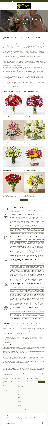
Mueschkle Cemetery (27, 254)
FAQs (19, 381)
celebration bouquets (35, 77)
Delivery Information (20, 391)
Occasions (5, 385)
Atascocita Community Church (37, 290)
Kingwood (32, 210)
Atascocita (12, 210)
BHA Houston (27, 271)
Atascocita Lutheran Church (16, 291)
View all (24, 199)
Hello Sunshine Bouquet (29, 196)
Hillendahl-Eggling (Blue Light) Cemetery (25, 250)
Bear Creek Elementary (30, 276)
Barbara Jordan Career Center (37, 272)
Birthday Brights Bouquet (30, 170)
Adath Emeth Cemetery (15, 239)
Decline (36, 423)
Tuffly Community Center (23, 318)
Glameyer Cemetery (22, 248)
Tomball (18, 211)
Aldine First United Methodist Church (18, 289)
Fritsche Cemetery (14, 247)
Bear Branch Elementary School (37, 275)
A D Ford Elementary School (16, 263)
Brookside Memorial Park (23, 242)
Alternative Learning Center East (20, 267)
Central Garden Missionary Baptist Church (34, 300)
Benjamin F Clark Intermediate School (35, 278)
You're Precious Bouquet (8, 117)
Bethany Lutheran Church (22, 296)
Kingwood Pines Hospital (15, 229)
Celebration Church (18, 300)
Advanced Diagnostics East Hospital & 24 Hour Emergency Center (24, 217)
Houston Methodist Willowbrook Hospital (34, 225)
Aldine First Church (39, 287)
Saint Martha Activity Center (28, 316)
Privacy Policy (40, 420)
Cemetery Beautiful (21, 243)
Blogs (12, 383)
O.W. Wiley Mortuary (37, 254)
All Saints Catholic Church (33, 289)
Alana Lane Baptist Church (27, 287)
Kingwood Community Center (22, 314)
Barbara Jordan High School (16, 274)
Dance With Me (28, 311)
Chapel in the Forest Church (25, 303)
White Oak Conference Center (36, 318)
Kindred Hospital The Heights (37, 228)
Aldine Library (23, 265)
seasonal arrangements (17, 77)
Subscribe (41, 381)
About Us (5, 390)
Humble (21, 210)
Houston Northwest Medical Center (17, 226)
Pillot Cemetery (30, 255)
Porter (39, 210)
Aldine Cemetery (37, 239)
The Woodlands (13, 211)
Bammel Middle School (36, 271)
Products (5, 388)
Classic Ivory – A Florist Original (31, 144)
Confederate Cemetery (32, 243)
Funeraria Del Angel (29, 247)
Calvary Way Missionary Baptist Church (30, 298)
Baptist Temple (37, 292)
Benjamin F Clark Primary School (17, 279)
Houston (17, 210)
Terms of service (20, 405)
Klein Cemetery (27, 252)
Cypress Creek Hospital (34, 218)
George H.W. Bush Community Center (30, 313)
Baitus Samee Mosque (27, 292)
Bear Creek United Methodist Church (26, 294)
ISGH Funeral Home (19, 252)
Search (12, 381)
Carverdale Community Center (17, 311)
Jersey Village (26, 210)
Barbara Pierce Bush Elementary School (32, 274)
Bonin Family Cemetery (33, 241)
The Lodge (15, 318)
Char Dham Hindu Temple (38, 303)
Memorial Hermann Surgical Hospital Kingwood (29, 233)
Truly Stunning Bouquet (29, 117)
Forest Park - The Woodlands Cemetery (35, 246)
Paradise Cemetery (21, 255)
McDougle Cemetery (36, 252)
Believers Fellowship (39, 294)
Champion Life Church (33, 302)
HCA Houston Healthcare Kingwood (29, 222)
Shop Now (24, 23)
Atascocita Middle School (16, 270)
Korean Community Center (35, 314)
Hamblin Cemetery (31, 248)
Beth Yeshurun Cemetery (21, 241)
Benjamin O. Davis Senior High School (35, 279)
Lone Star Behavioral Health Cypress (30, 229)
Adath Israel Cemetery (27, 239)
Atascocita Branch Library (20, 268)
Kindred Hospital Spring (25, 228)
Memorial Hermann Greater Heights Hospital (33, 230)
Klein (36, 210)
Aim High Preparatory (14, 265)
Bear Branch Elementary (24, 275)
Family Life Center (17, 313)
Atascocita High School (31, 268)
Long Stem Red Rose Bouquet (9, 196)
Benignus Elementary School (19, 278)
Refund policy (21, 397)
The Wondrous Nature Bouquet (10, 144)
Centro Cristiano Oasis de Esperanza (18, 302)
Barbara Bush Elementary (24, 272)
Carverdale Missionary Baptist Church (26, 299)
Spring (42, 210)
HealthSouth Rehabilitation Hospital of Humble (28, 224)
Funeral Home (21, 247)
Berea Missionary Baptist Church (33, 295)
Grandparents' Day (6, 382)
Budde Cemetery (34, 242)
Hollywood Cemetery (21, 251)
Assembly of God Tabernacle (24, 290)
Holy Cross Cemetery (31, 251)
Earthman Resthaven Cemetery (22, 244)
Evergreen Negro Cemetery (19, 246)
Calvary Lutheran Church (15, 298)
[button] (2, 6)
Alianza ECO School (20, 266)
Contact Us (20, 383)
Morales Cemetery (19, 254)
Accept (23, 423)
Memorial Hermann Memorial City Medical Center (22, 231)
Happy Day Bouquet (7, 170)
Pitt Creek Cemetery (39, 255)
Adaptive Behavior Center (38, 263)
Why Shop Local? (20, 387)
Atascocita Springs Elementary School (32, 270)
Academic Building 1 (27, 263)
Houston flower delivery (33, 71)
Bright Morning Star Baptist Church (36, 296)
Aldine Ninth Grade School (32, 265)
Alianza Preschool (30, 266)
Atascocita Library (40, 268)
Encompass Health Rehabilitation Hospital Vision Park (27, 221)
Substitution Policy (20, 401)
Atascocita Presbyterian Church (31, 291)
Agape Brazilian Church (15, 287)
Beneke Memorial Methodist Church (18, 295)
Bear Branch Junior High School (17, 276)
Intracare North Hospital (31, 226)
